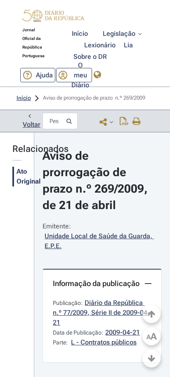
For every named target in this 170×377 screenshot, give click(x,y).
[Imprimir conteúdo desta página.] (136, 122)
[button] (53, 17)
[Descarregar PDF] (124, 122)
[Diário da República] (53, 17)
